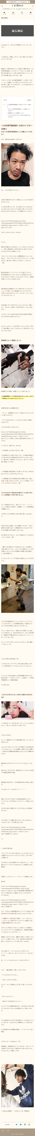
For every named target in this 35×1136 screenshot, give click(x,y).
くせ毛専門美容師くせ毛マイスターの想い (19, 105)
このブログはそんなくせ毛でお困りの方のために (19, 116)
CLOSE (29, 100)
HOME (2, 1130)
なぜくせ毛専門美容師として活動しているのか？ (19, 110)
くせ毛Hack (17, 5)
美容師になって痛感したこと (16, 113)
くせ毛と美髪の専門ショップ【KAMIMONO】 (17, 1)
